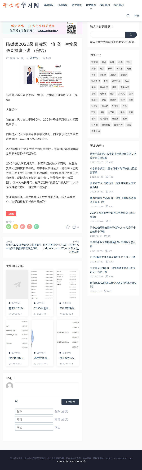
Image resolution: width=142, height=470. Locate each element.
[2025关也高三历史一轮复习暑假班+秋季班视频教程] (43, 284)
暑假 (131, 94)
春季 (93, 75)
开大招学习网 (21, 5)
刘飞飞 (121, 94)
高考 (104, 62)
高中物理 (125, 87)
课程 (123, 100)
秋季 (110, 69)
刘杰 (129, 125)
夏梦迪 (113, 100)
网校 (129, 69)
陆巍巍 (11, 214)
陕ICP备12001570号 (76, 461)
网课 (102, 69)
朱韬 (93, 87)
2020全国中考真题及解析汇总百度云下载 (112, 257)
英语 (93, 69)
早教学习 (49, 5)
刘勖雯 (124, 75)
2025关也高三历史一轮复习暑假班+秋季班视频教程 (42, 308)
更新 (104, 100)
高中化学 (104, 87)
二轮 (125, 106)
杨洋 (93, 119)
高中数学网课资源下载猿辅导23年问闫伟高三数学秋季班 (42, 358)
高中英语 (104, 119)
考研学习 (105, 5)
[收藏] (67, 226)
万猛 (93, 112)
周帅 (131, 100)
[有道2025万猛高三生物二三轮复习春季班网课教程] (17, 284)
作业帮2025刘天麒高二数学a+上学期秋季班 (17, 358)
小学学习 (63, 5)
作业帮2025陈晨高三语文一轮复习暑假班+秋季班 (67, 358)
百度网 (94, 62)
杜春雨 (94, 125)
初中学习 (77, 5)
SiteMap (61, 461)
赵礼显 (103, 75)
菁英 (112, 94)
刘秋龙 (103, 94)
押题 (102, 112)
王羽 (125, 119)
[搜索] (128, 15)
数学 (120, 62)
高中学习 (91, 5)
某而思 (113, 75)
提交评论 (70, 402)
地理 (114, 87)
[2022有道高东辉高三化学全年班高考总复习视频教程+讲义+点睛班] (68, 284)
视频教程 (95, 81)
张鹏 (131, 112)
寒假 (93, 94)
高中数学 (116, 81)
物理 (112, 62)
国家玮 (105, 106)
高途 (127, 81)
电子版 (111, 112)
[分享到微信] (8, 226)
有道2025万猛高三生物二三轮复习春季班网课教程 (16, 308)
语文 (129, 62)
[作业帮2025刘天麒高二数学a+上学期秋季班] (17, 334)
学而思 (119, 69)
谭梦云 (94, 100)
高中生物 (95, 131)
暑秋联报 (106, 125)
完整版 (94, 106)
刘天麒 (121, 112)
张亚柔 (115, 119)
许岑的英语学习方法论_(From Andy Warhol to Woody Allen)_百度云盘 (61, 248)
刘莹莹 (115, 106)
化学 (106, 81)
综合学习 (118, 5)
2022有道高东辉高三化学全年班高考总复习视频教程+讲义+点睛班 (67, 308)
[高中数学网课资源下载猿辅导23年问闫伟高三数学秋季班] (43, 334)
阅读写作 (118, 125)
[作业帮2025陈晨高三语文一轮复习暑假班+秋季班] (68, 334)
